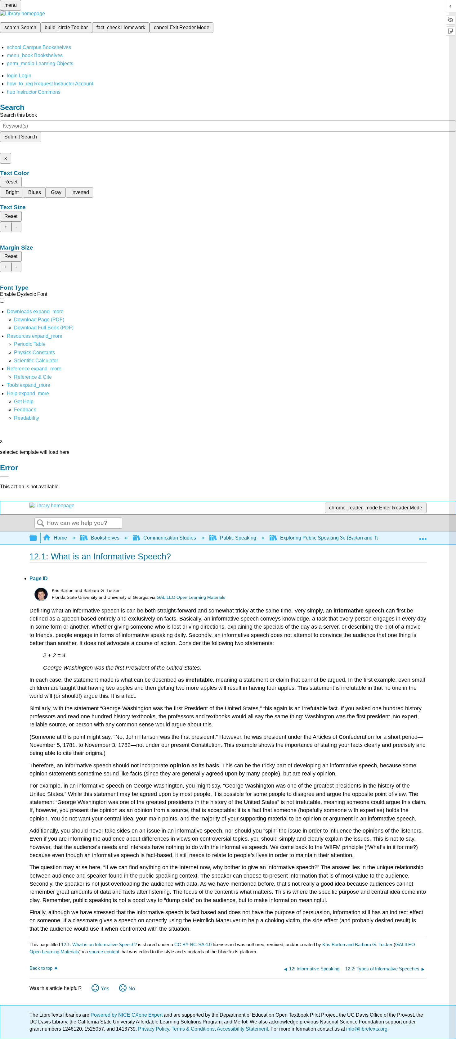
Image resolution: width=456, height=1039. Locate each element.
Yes (105, 988)
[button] (25, 409)
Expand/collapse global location (423, 536)
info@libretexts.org (366, 1029)
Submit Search (20, 136)
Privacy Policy (153, 1029)
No (131, 988)
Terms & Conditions (193, 1029)
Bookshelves (105, 537)
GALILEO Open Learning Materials (191, 597)
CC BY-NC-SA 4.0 (193, 944)
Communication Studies (169, 537)
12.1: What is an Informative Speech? (99, 944)
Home (60, 537)
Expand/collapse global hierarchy (37, 538)
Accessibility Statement (242, 1029)
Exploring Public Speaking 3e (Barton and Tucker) (335, 537)
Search (40, 523)
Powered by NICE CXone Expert (127, 1015)
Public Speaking (238, 537)
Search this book (18, 115)
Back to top (40, 968)
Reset (10, 181)
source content (104, 951)
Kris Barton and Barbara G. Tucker (357, 944)
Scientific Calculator (36, 360)
